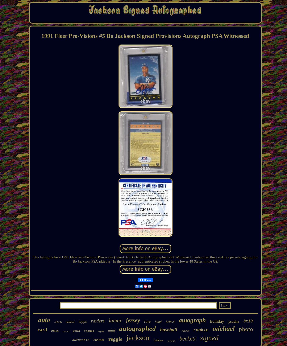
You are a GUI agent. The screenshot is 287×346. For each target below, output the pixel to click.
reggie (115, 339)
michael (224, 328)
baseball (168, 329)
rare (147, 321)
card (42, 329)
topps (83, 321)
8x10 (248, 321)
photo (246, 329)
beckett (187, 338)
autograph (192, 320)
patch (76, 330)
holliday (217, 321)
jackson (138, 338)
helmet (170, 322)
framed (89, 331)
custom (98, 340)
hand (158, 322)
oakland (70, 322)
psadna (233, 322)
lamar (115, 320)
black (55, 330)
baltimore (158, 340)
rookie (200, 330)
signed (209, 338)
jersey (133, 320)
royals (101, 331)
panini (66, 331)
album (58, 322)
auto (44, 320)
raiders (98, 321)
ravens (185, 330)
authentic (80, 340)
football (171, 340)
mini (111, 330)
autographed (137, 328)
